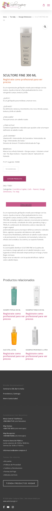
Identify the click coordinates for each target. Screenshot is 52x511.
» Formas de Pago (9, 471)
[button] (48, 5)
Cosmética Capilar (19, 189)
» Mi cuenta (7, 461)
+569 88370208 (8, 436)
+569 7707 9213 (9, 428)
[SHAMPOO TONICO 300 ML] (37, 296)
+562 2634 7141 (8, 421)
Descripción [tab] (26, 204)
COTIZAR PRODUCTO (14, 179)
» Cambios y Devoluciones (12, 468)
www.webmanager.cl (10, 501)
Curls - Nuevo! (33, 189)
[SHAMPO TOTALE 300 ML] (14, 296)
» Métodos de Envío (10, 475)
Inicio (5, 17)
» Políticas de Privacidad (12, 465)
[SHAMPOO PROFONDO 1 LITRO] (37, 335)
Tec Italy (12, 17)
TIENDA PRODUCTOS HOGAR (20, 483)
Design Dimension (25, 17)
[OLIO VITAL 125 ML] (14, 335)
